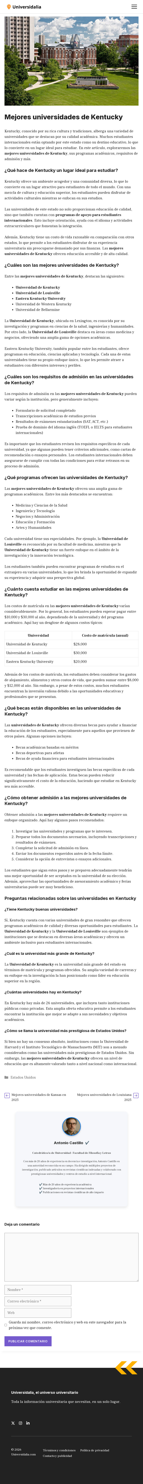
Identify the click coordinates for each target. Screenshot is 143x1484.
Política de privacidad (94, 1450)
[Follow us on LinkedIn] (28, 1423)
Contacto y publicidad (57, 1456)
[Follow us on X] (13, 1423)
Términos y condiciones (59, 1450)
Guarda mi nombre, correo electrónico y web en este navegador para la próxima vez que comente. (67, 1325)
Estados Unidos (23, 1077)
